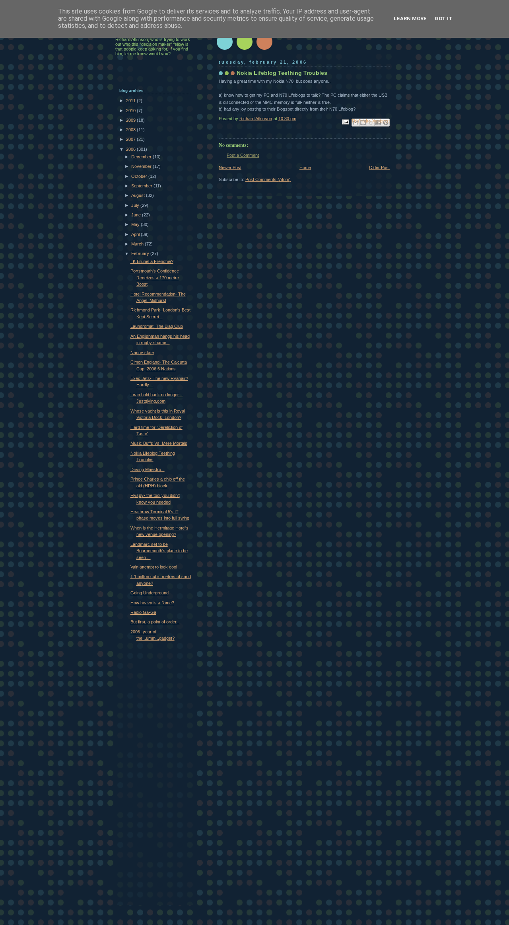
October (139, 176)
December (142, 156)
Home (305, 167)
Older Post (379, 167)
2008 (131, 129)
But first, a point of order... (155, 621)
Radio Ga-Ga (143, 612)
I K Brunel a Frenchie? (151, 261)
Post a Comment (243, 155)
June (136, 214)
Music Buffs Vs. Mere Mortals (158, 443)
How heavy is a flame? (152, 602)
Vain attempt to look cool (153, 567)
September (142, 185)
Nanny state (142, 352)
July (135, 205)
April (136, 234)
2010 (131, 110)
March (138, 243)
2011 (131, 100)
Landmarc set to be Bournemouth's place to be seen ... (159, 551)
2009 (131, 120)
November (142, 166)
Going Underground (149, 592)
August (138, 195)
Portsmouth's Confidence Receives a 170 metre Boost (154, 277)
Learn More (410, 18)
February (140, 253)
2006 (131, 149)
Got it (444, 18)
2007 (131, 139)
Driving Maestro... (147, 469)
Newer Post (230, 167)
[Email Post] (345, 121)
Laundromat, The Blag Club (156, 326)
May (136, 224)
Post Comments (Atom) (268, 179)
